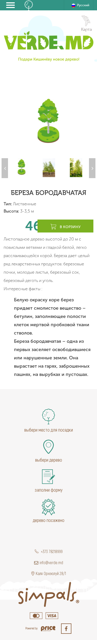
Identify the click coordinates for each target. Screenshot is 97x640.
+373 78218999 (51, 551)
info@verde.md (51, 562)
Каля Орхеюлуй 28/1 (51, 573)
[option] (48, 120)
